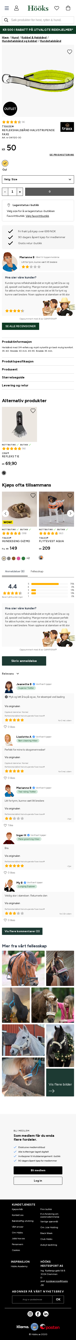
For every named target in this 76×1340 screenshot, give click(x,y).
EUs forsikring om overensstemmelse (49, 1215)
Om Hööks (17, 1232)
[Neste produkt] (70, 513)
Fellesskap (37, 571)
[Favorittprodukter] (57, 8)
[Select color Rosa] (18, 558)
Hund (15, 37)
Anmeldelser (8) (15, 571)
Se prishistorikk (61, 154)
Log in (38, 1180)
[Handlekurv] (68, 8)
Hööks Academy (19, 1266)
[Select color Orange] (41, 558)
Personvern (17, 1244)
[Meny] (7, 8)
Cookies (16, 1250)
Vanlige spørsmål (49, 1221)
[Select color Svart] (4, 473)
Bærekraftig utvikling (23, 1221)
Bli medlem (38, 1170)
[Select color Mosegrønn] (23, 558)
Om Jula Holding (49, 1227)
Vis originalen (12, 706)
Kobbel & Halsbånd (34, 37)
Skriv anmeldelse (24, 661)
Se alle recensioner (20, 326)
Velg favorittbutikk (37, 216)
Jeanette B (24, 684)
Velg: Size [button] (10, 179)
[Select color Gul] (5, 163)
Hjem (5, 37)
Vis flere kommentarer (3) (22, 931)
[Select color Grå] (9, 558)
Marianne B (26, 257)
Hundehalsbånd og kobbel (19, 41)
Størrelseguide (13, 377)
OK (58, 1299)
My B (19, 882)
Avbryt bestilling (48, 1245)
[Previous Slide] (7, 81)
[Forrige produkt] (5, 513)
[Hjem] (38, 8)
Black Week (46, 1233)
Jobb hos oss (18, 1238)
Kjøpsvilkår (17, 1209)
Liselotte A (23, 736)
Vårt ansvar (17, 1226)
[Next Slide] (68, 81)
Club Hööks (46, 1239)
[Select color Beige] (4, 558)
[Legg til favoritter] (69, 51)
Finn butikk (46, 1209)
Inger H (21, 835)
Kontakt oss (17, 1215)
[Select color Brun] (14, 558)
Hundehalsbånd (50, 41)
